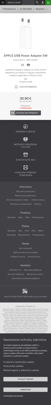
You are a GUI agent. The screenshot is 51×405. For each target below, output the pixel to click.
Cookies (37, 204)
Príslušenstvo (9, 9)
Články (25, 226)
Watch (40, 231)
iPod (33, 231)
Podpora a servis (18, 257)
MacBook (11, 217)
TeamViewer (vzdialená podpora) (25, 278)
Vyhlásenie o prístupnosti (21, 204)
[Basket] (48, 2)
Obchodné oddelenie (33, 270)
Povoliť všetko (25, 379)
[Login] (42, 2)
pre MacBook (26, 9)
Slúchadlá (11, 235)
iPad (27, 217)
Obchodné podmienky (25, 191)
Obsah (25, 243)
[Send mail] (22, 65)
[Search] (37, 2)
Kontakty (26, 265)
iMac (20, 217)
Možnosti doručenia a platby (25, 252)
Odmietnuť (25, 390)
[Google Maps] (24, 291)
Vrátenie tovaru (38, 200)
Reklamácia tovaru (35, 274)
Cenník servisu (34, 257)
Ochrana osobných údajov (17, 200)
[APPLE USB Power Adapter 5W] (25, 33)
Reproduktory (24, 235)
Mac (20, 231)
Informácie (25, 187)
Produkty (25, 213)
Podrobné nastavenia (13, 396)
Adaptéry (40, 9)
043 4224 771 (15, 270)
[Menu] (3, 2)
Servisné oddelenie (16, 274)
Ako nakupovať (25, 248)
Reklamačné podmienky (25, 196)
